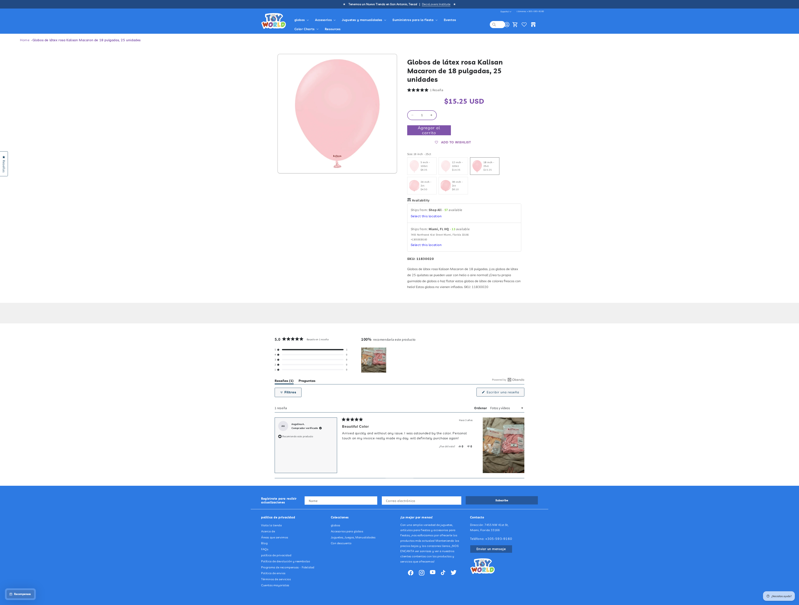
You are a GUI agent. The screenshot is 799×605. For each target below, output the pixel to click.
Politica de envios (273, 573)
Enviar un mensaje (491, 549)
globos (335, 525)
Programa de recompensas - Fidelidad (287, 567)
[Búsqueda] (494, 24)
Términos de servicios (276, 579)
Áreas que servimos (274, 537)
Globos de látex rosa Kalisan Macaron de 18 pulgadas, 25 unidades (86, 40)
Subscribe (501, 500)
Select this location (426, 216)
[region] (374, 360)
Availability (421, 200)
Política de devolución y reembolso (285, 561)
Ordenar (481, 408)
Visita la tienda (271, 525)
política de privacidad (276, 555)
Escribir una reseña (505, 393)
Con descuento (341, 543)
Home (25, 40)
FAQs (264, 549)
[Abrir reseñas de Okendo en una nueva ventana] (508, 380)
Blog (264, 543)
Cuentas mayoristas (275, 585)
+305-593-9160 (535, 11)
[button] (302, 20)
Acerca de (268, 531)
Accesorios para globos (347, 531)
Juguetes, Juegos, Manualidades (353, 537)
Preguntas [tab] (307, 381)
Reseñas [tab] (284, 381)
